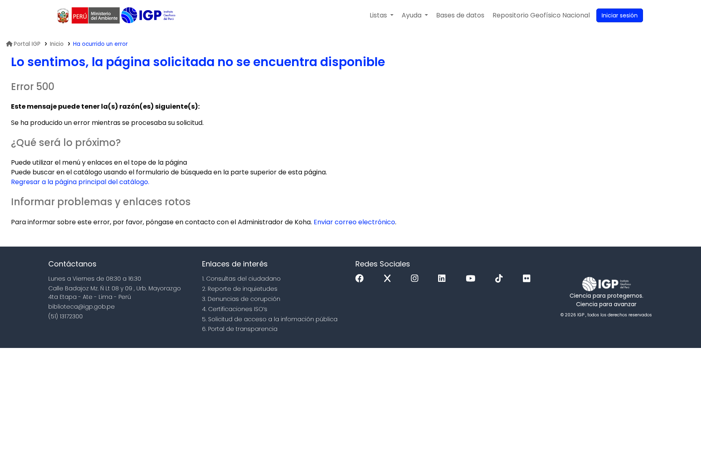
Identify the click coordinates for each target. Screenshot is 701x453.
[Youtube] (472, 279)
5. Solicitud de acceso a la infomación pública (270, 319)
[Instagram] (416, 279)
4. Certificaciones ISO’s (234, 309)
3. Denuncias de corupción (241, 299)
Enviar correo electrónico (354, 222)
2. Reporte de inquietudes (239, 289)
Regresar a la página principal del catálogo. (80, 182)
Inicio (57, 44)
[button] (381, 15)
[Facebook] (361, 279)
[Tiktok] (501, 279)
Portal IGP (27, 44)
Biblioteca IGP (149, 15)
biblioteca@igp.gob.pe (81, 307)
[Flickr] (528, 279)
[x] (389, 279)
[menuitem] (541, 15)
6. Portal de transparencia (239, 329)
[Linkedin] (443, 279)
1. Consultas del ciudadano (241, 279)
